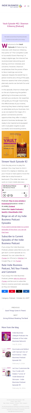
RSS (20, 212)
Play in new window (17, 201)
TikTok (21, 403)
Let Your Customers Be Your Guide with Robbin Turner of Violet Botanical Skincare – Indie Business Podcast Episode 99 (20, 376)
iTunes (4, 258)
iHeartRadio (13, 212)
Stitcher (21, 258)
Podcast (12, 298)
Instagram (25, 403)
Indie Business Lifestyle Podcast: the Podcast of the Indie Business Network (20, 337)
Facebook (12, 403)
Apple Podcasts (16, 209)
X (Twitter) (17, 403)
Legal (16, 401)
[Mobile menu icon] (28, 6)
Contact (12, 401)
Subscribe (15, 404)
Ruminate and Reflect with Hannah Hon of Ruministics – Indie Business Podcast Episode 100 (20, 354)
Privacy (19, 401)
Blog (4, 403)
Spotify (4, 212)
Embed (12, 206)
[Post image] (6, 336)
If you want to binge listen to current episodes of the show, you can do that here (15, 229)
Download (6, 204)
